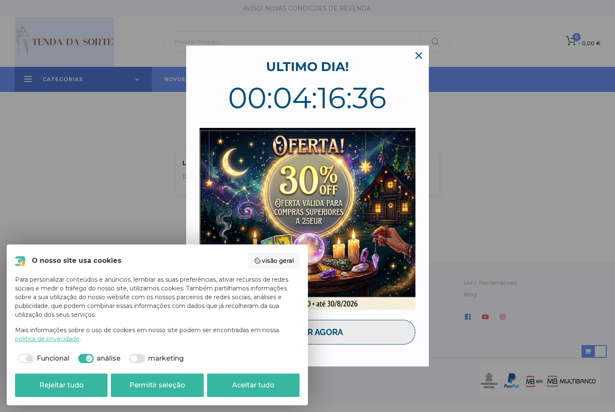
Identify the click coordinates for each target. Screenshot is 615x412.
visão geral (278, 260)
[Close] (419, 56)
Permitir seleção (157, 385)
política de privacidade (47, 339)
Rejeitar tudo (61, 385)
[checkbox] (42, 359)
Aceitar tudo (253, 385)
